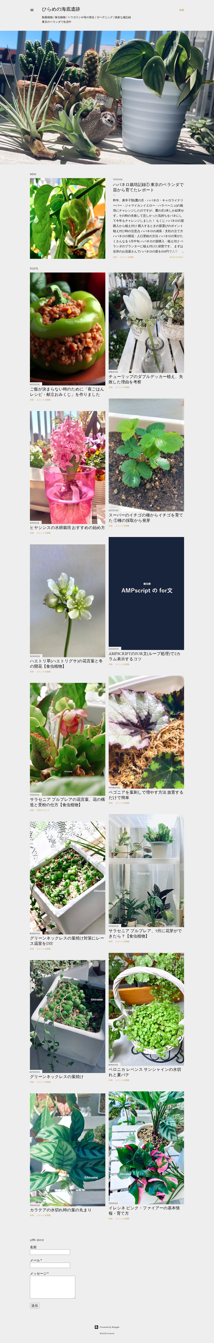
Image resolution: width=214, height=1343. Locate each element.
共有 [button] (115, 257)
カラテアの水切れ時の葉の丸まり (61, 1210)
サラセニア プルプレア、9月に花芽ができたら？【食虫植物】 (145, 933)
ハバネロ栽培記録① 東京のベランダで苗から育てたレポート (148, 187)
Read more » (177, 257)
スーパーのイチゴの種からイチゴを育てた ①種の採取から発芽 (146, 517)
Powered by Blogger (110, 1327)
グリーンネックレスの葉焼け (57, 1076)
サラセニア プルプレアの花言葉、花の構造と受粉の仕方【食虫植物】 (67, 802)
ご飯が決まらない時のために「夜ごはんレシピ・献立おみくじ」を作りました (67, 391)
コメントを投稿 (127, 257)
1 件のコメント (43, 810)
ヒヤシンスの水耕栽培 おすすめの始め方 (67, 527)
